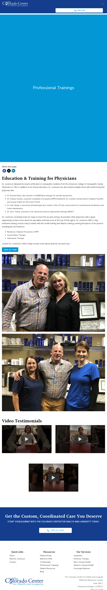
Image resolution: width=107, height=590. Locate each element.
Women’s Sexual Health (84, 565)
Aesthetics (78, 555)
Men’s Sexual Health (82, 562)
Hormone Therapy (81, 559)
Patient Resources (47, 568)
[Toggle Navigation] (103, 4)
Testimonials (45, 562)
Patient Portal (45, 555)
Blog (42, 571)
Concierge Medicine (82, 568)
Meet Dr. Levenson (17, 559)
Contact (13, 562)
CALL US (80, 10)
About (12, 555)
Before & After (46, 559)
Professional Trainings (49, 565)
